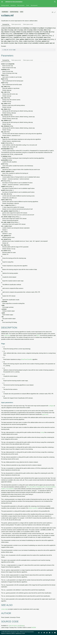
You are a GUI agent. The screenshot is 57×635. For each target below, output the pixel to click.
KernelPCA (33, 486)
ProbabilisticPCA (40, 486)
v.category (51, 405)
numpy (42, 432)
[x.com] (52, 632)
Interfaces (13, 5)
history (22, 625)
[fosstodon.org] (44, 632)
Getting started (5, 5)
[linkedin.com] (49, 632)
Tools (27, 5)
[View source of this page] (52, 12)
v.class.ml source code (14, 625)
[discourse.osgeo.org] (47, 632)
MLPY (38, 335)
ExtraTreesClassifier (26, 359)
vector (21, 11)
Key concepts (20, 5)
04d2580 (33, 627)
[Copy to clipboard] (54, 50)
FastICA (3, 488)
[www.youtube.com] (55, 632)
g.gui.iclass (45, 414)
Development (34, 5)
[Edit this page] (55, 12)
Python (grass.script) (28, 24)
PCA (28, 486)
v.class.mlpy (4, 609)
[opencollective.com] (39, 632)
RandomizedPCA (50, 486)
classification (5, 11)
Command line (5, 24)
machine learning (14, 11)
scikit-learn (7, 335)
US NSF (23, 633)
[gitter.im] (41, 632)
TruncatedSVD (10, 488)
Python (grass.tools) (16, 24)
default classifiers (33, 508)
